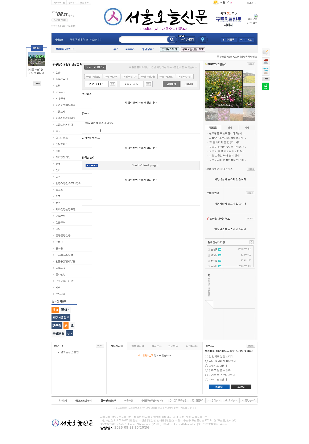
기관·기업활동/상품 (65, 105)
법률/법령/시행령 (64, 124)
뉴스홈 (223, 56)
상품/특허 (60, 222)
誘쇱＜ (65, 309)
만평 (58, 85)
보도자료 (60, 293)
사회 (58, 287)
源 (72, 325)
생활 (58, 72)
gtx (69, 333)
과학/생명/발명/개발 (65, 209)
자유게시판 (117, 346)
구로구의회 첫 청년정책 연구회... (227, 159)
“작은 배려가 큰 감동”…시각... (225, 142)
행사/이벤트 (62, 137)
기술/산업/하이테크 (65, 118)
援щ (55, 309)
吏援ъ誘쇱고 (61, 317)
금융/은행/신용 (63, 235)
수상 (58, 131)
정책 (58, 202)
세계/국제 (60, 98)
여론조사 (60, 111)
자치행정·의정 (63, 157)
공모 (58, 228)
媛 (66, 325)
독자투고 (157, 345)
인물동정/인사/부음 (65, 261)
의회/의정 (60, 267)
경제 (58, 163)
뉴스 (230, 56)
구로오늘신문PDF (65, 280)
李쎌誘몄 (58, 333)
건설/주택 (60, 215)
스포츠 (59, 189)
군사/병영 (60, 274)
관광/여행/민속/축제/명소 (245, 56)
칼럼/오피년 (62, 79)
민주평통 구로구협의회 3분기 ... (227, 133)
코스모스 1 (224, 104)
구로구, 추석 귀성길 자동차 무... (226, 151)
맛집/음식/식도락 (64, 254)
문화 (58, 150)
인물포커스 (61, 144)
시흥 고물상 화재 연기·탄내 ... (225, 155)
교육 (58, 176)
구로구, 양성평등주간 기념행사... (227, 146)
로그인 (250, 2)
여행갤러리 (137, 345)
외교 (58, 196)
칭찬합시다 (192, 345)
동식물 (59, 248)
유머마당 (173, 345)
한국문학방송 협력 (252, 21)
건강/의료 (60, 92)
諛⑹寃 (57, 325)
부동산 (59, 241)
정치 (58, 170)
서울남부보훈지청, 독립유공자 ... (227, 137)
